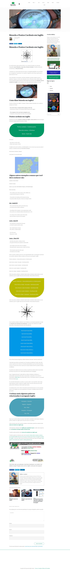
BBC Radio (17, 377)
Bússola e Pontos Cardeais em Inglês (26, 35)
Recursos (51, 90)
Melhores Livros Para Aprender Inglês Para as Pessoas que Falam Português (38, 500)
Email (10, 529)
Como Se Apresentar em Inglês (26, 499)
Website (11, 535)
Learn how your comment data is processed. (34, 546)
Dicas (51, 86)
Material (51, 88)
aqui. (17, 378)
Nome (10, 523)
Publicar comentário (39, 543)
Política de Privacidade (46, 568)
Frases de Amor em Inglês (13, 499)
